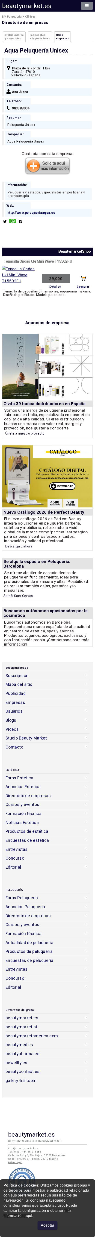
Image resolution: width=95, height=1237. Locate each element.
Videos (12, 729)
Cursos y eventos (22, 804)
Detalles (55, 286)
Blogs (11, 720)
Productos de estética (27, 831)
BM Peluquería (12, 16)
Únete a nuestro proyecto (25, 433)
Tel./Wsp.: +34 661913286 (24, 1151)
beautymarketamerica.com (32, 1035)
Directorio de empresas (28, 795)
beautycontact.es (23, 1071)
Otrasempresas (62, 37)
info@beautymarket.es (23, 1148)
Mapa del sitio (19, 684)
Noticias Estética (22, 822)
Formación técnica (24, 813)
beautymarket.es (27, 6)
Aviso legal (15, 1162)
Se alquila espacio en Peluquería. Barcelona (36, 564)
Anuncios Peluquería (25, 906)
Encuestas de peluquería (29, 960)
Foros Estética (19, 777)
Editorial (13, 867)
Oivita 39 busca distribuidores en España (44, 403)
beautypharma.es (23, 1053)
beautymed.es (19, 1044)
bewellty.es (16, 1062)
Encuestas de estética (27, 840)
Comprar (83, 286)
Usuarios (14, 711)
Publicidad (16, 693)
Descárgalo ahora (19, 546)
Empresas (15, 702)
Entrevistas (17, 849)
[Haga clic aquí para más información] (47, 173)
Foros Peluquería (22, 897)
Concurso (15, 858)
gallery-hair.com (21, 1080)
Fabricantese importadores (40, 37)
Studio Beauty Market (26, 738)
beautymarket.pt (22, 1026)
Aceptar (47, 1225)
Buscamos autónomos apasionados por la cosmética (45, 613)
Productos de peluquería (29, 951)
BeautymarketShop (74, 251)
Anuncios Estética (23, 786)
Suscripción (17, 675)
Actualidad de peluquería (29, 942)
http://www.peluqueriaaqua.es (31, 212)
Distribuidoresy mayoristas (14, 37)
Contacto (14, 747)
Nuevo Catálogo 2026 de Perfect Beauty (43, 512)
